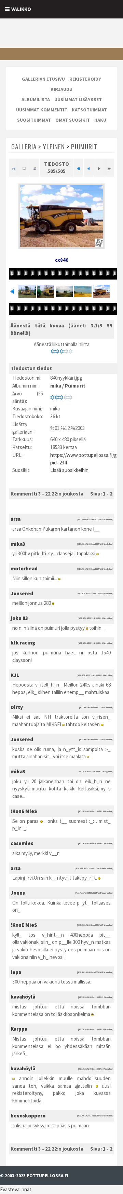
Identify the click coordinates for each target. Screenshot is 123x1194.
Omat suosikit (72, 120)
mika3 (18, 544)
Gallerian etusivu (43, 79)
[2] (57, 351)
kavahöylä (23, 996)
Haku (100, 120)
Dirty (17, 707)
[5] (70, 351)
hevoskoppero (28, 1115)
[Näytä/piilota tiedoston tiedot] (24, 168)
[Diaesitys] (34, 168)
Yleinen (54, 146)
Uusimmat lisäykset (78, 99)
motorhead (24, 568)
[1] (53, 351)
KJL (15, 675)
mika (55, 385)
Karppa (19, 1029)
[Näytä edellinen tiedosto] (89, 168)
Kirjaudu (61, 89)
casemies (22, 843)
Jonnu (18, 893)
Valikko (21, 9)
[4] (66, 351)
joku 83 (19, 618)
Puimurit (84, 146)
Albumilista (36, 99)
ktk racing (23, 642)
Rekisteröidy (85, 79)
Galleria (24, 146)
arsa (15, 519)
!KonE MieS (24, 811)
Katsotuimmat (89, 110)
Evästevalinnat (15, 1189)
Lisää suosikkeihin (69, 470)
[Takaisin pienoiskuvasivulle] (14, 168)
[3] (61, 351)
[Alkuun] (78, 168)
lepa (16, 972)
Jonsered (22, 593)
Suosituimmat (34, 120)
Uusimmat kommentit (41, 110)
